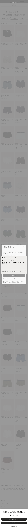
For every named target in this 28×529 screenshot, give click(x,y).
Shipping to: (5, 271)
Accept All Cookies (14, 519)
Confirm (21, 271)
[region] (14, 519)
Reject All (14, 522)
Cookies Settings (14, 526)
